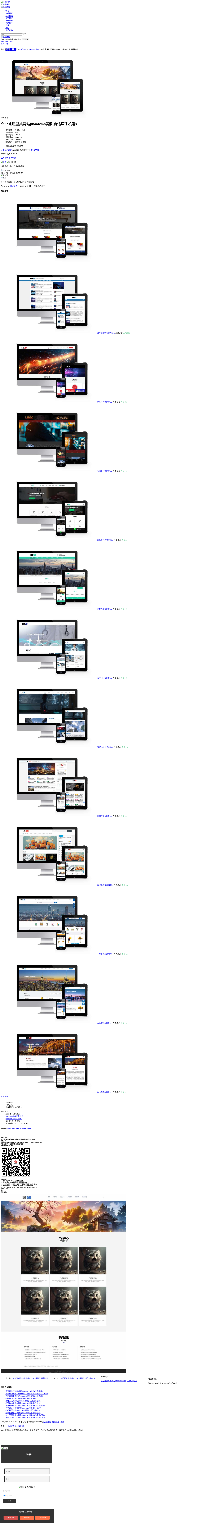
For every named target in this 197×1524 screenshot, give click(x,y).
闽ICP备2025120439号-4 (17, 1426)
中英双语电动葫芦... (105, 954)
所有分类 (4, 44)
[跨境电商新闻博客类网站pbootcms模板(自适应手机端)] (51, 885)
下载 (11, 41)
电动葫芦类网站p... (104, 1023)
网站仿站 (9, 30)
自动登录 (8, 1496)
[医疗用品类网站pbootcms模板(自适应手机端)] (51, 678)
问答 (7, 28)
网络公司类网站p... (104, 402)
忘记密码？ (7, 1491)
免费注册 (11, 1517)
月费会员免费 (20, 142)
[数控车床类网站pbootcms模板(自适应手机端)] (51, 1092)
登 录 (9, 1501)
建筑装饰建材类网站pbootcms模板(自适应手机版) (25, 1418)
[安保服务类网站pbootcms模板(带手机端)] (51, 471)
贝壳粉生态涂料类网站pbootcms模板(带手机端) (24, 1391)
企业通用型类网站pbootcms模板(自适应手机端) (119, 1381)
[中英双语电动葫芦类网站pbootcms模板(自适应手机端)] (51, 954)
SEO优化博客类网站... (106, 333)
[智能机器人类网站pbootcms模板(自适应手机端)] (51, 747)
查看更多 (4, 1096)
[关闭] (3, 162)
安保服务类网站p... (104, 471)
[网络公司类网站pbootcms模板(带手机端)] (51, 402)
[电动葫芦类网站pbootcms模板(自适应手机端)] (51, 1023)
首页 (7, 11)
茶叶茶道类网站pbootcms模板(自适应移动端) (23, 1401)
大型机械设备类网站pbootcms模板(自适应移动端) (25, 1406)
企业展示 (28, 1128)
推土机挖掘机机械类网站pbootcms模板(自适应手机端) (26, 1394)
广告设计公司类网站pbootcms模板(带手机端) (23, 1408)
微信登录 (43, 1517)
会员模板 (9, 16)
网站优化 (55, 1422)
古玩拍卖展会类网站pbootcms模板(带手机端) (23, 1413)
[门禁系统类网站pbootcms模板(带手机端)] (51, 609)
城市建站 (47, 1422)
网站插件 (9, 23)
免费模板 (9, 18)
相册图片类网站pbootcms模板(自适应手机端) (78, 1378)
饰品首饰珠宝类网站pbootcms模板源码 (20, 1398)
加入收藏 (12, 158)
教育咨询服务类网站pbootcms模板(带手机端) (23, 1403)
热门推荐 (10, 49)
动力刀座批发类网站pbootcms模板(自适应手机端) (25, 1415)
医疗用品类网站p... (104, 678)
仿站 (7, 41)
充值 (37, 150)
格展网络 (13, 186)
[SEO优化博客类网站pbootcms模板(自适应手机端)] (51, 333)
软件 (7, 25)
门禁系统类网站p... (104, 609)
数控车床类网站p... (104, 1092)
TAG (33, 150)
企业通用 (18, 1128)
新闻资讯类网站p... (104, 816)
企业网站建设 (6, 150)
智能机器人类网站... (105, 747)
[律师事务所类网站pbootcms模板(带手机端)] (51, 540)
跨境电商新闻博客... (105, 885)
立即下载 (4, 158)
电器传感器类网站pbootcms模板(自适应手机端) (24, 1396)
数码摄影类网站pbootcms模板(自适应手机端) (23, 1410)
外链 (3, 41)
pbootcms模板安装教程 (14, 1116)
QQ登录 (27, 1517)
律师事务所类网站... (105, 540)
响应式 (9, 1128)
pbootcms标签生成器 (13, 1119)
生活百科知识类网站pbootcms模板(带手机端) (30, 1378)
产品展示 (23, 1128)
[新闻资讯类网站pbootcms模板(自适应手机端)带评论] (51, 816)
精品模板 (9, 13)
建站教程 (9, 21)
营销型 (13, 1128)
